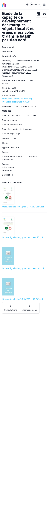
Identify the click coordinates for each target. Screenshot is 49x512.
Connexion (35, 4)
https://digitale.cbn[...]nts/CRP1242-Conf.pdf (23, 206)
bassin (25, 36)
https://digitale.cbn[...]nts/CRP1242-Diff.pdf (22, 237)
